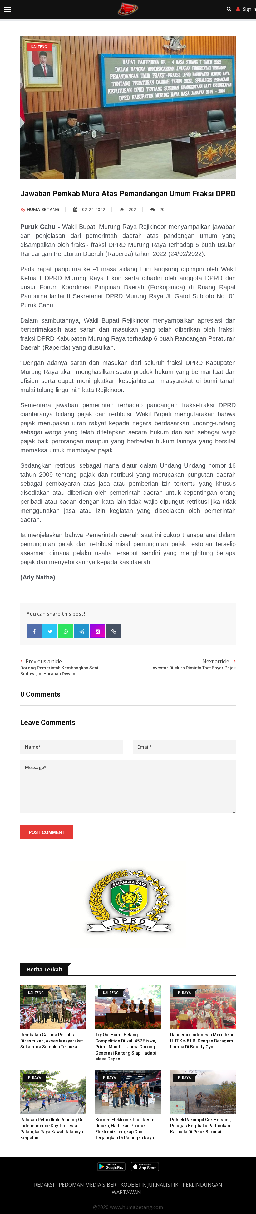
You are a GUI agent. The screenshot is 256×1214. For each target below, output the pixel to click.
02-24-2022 (93, 209)
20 (162, 209)
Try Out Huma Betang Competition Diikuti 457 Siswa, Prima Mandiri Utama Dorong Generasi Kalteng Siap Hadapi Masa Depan (125, 1046)
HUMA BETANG (39, 209)
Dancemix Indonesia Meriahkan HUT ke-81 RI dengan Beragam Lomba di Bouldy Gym (202, 1040)
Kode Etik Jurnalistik (149, 1184)
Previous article (59, 667)
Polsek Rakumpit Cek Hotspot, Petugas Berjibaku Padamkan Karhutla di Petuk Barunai (200, 1125)
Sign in (249, 9)
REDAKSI (44, 1184)
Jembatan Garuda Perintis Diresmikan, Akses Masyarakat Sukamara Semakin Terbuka (51, 1040)
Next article (193, 664)
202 (132, 209)
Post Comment (47, 832)
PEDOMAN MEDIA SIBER (87, 1184)
